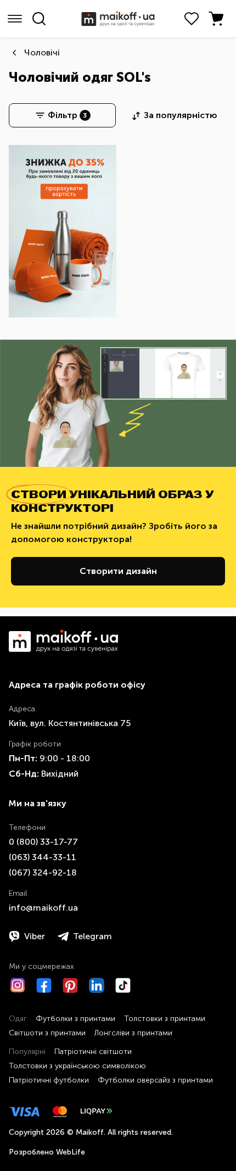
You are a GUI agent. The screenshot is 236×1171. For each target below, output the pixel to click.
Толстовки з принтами (164, 1018)
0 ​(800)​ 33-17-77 (43, 842)
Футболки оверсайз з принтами (155, 1080)
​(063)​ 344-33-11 (42, 857)
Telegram (92, 936)
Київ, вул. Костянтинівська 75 (70, 723)
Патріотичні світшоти (93, 1051)
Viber (34, 936)
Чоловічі (42, 52)
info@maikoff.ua (43, 907)
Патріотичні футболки (49, 1080)
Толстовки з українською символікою (77, 1065)
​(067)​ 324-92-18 (43, 872)
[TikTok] (123, 985)
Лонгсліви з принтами (133, 1033)
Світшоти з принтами (47, 1033)
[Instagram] (17, 985)
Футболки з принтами (75, 1018)
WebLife (70, 1152)
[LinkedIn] (96, 985)
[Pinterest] (70, 985)
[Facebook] (44, 985)
